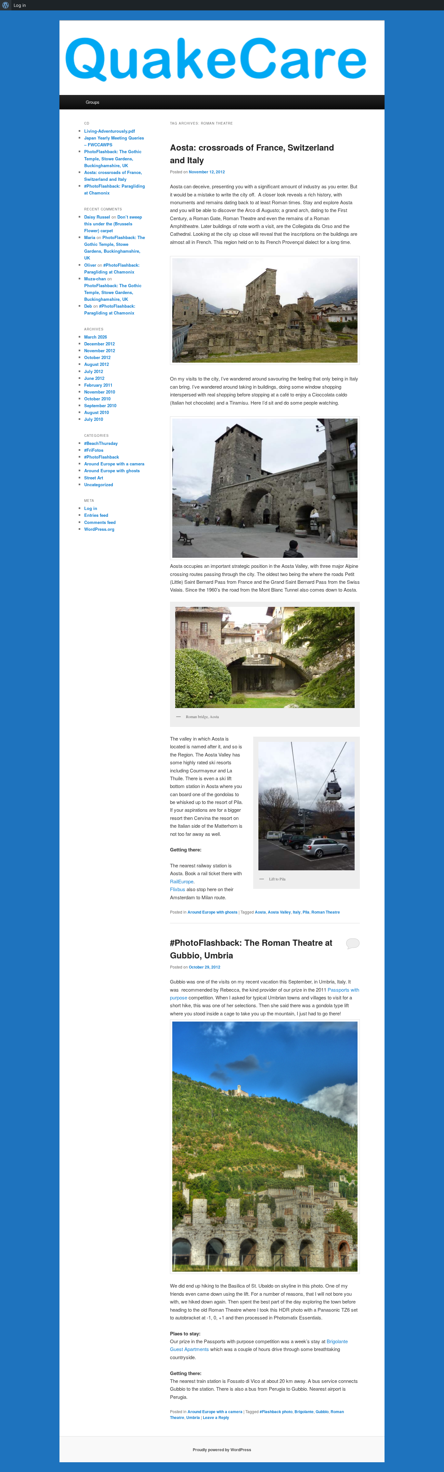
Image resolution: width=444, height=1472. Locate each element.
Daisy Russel (97, 217)
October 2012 (97, 357)
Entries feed (96, 515)
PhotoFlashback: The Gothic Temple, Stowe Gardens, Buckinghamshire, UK (112, 158)
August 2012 (96, 364)
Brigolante (304, 1411)
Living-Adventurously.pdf (109, 131)
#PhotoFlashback (101, 457)
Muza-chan (95, 278)
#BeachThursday (101, 443)
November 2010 (99, 392)
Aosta (260, 912)
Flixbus (177, 889)
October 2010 (97, 398)
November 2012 (99, 350)
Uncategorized (98, 484)
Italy (297, 912)
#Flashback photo (276, 1411)
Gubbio (322, 1411)
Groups (92, 102)
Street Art (93, 478)
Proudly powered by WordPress (222, 1449)
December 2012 (99, 344)
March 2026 (95, 337)
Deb (88, 306)
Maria (89, 237)
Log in (90, 508)
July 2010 (93, 419)
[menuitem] (5, 5)
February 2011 (98, 385)
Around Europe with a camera (215, 1411)
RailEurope (181, 881)
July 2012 (93, 371)
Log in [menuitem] (20, 5)
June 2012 (94, 378)
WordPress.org (99, 529)
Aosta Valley (279, 912)
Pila (306, 912)
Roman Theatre (325, 912)
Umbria (193, 1417)
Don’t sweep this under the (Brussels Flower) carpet (113, 224)
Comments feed (100, 522)
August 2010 (96, 412)
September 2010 (100, 405)
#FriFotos (93, 450)
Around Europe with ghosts (213, 912)
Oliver (90, 265)
